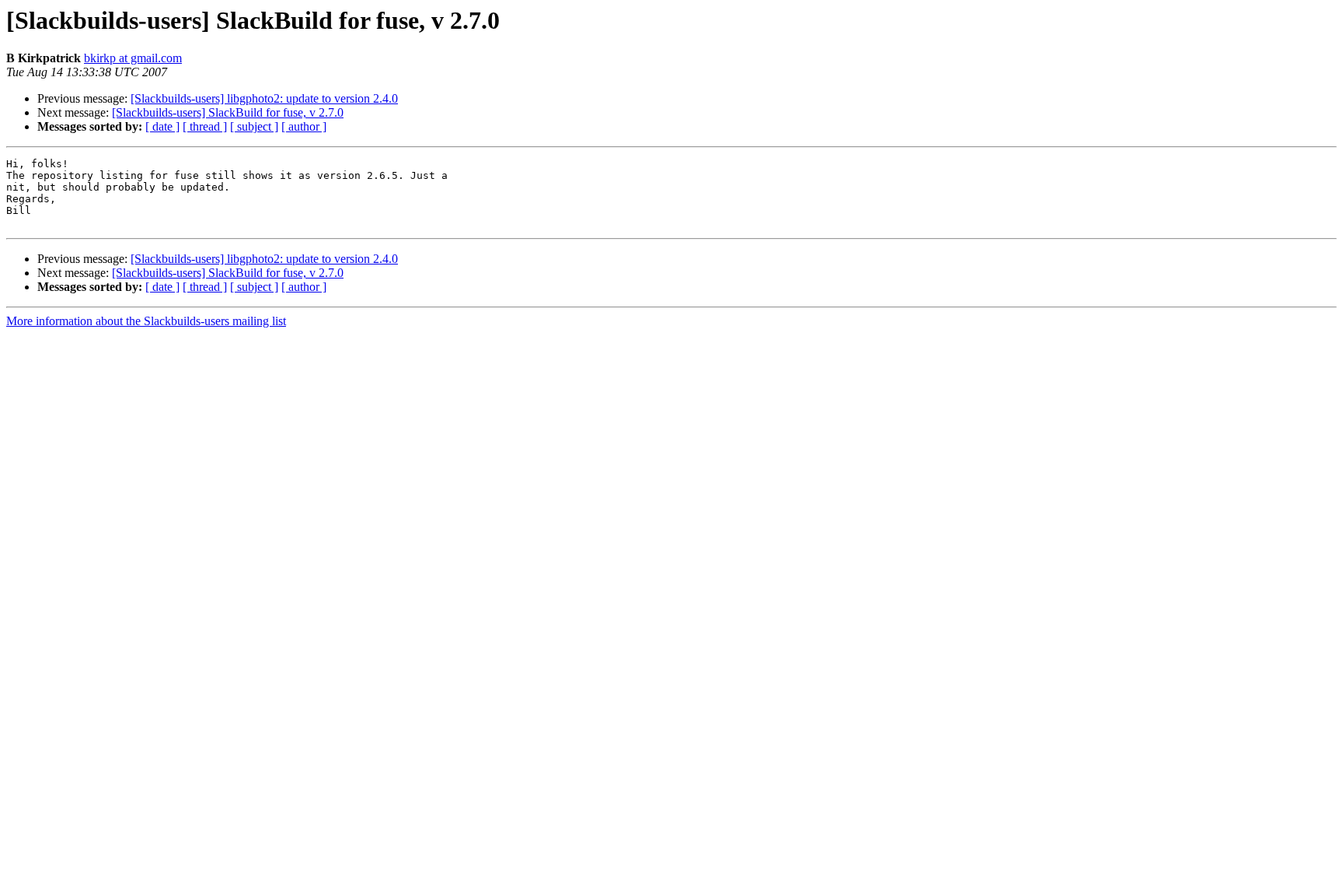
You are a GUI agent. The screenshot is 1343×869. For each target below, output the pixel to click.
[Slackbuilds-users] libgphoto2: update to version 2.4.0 (264, 98)
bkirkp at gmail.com (133, 58)
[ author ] (303, 126)
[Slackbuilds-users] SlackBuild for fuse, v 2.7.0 (228, 112)
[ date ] (162, 126)
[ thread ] (205, 126)
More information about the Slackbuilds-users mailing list (146, 321)
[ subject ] (254, 126)
